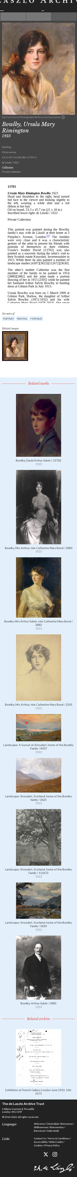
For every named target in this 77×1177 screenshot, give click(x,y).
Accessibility (41, 1141)
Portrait (8, 318)
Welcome (39, 1123)
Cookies (38, 1145)
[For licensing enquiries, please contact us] (63, 117)
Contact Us (40, 1138)
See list (38, 16)
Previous (13, 16)
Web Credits (56, 1141)
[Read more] (38, 455)
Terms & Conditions (59, 1138)
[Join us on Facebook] (36, 1154)
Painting (22, 318)
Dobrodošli (53, 1130)
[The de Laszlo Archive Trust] (38, 5)
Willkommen (41, 1127)
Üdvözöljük (52, 1123)
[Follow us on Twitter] (45, 1154)
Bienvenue (67, 1123)
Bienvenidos (57, 1127)
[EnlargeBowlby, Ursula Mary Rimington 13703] (15, 346)
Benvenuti (39, 1130)
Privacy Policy (52, 1145)
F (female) (36, 318)
